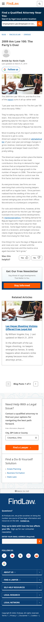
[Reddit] (36, 555)
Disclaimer (23, 615)
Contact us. (24, 521)
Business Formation (16, 473)
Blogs (4, 34)
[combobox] (22, 437)
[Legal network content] (39, 602)
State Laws (12, 477)
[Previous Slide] (8, 384)
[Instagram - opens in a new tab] (28, 555)
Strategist (27, 34)
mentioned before (12, 217)
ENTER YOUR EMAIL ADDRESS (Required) (18, 537)
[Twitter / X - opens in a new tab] (20, 555)
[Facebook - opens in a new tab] (4, 555)
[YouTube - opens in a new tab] (12, 555)
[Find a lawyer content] (39, 579)
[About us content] (39, 572)
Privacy (13, 615)
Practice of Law (14, 34)
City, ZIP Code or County (16, 433)
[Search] (39, 3)
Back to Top (23, 491)
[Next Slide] (35, 384)
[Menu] (3, 3)
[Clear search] (36, 437)
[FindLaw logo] (13, 4)
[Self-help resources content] (39, 587)
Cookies (34, 615)
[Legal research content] (39, 595)
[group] (22, 344)
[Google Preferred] (4, 564)
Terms (4, 615)
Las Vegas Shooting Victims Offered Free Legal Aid (21, 328)
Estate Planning (14, 469)
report (10, 99)
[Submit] (39, 541)
